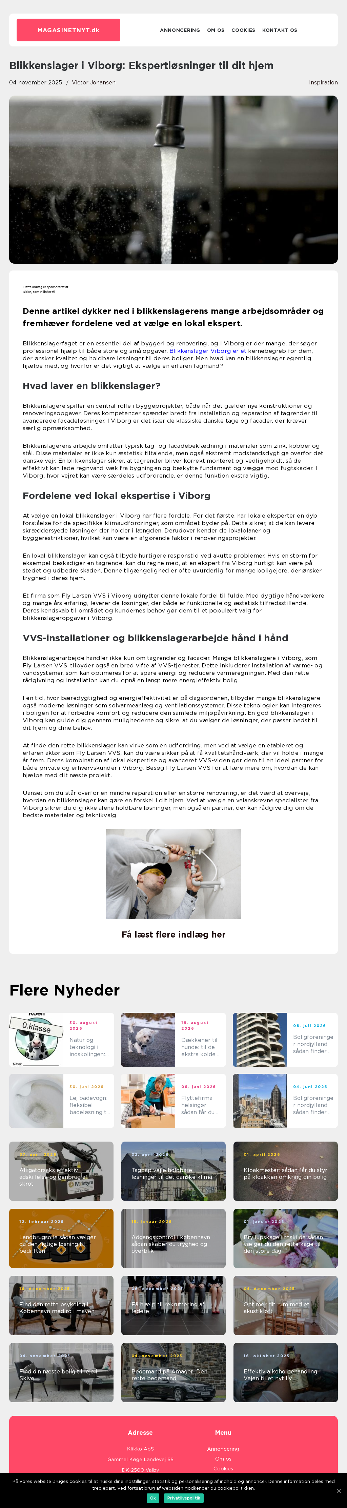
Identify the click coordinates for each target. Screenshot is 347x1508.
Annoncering (180, 30)
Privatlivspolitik (183, 1498)
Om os (216, 30)
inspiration (323, 82)
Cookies (243, 30)
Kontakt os (280, 30)
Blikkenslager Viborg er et (207, 350)
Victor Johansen (94, 82)
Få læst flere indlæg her (174, 934)
